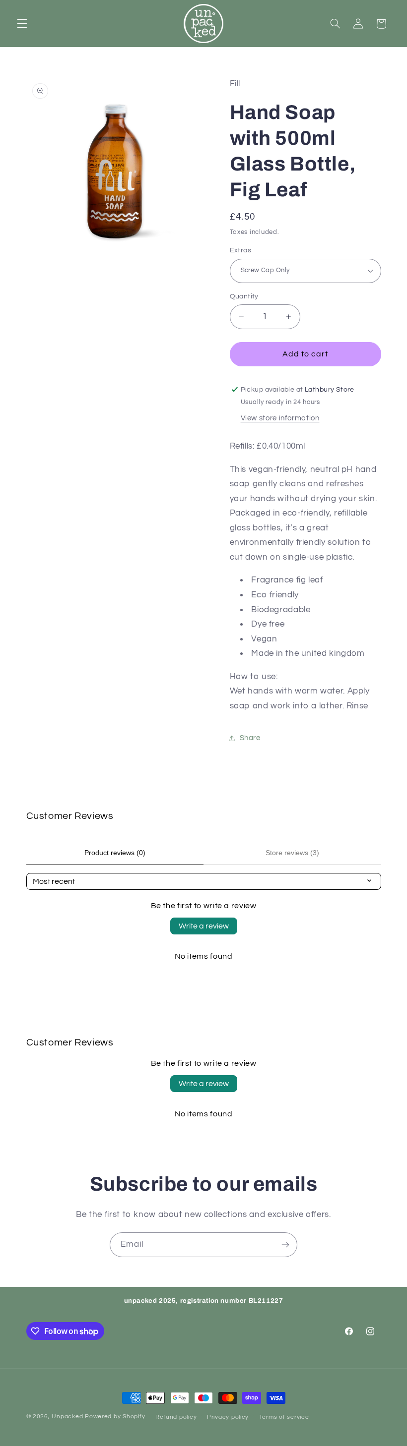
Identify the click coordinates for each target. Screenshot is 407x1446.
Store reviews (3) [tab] (292, 853)
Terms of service (284, 1417)
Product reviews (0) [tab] (114, 853)
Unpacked (67, 1416)
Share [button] (250, 738)
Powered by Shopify (115, 1416)
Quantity (244, 296)
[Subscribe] (285, 1244)
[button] (21, 23)
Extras (241, 250)
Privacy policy (228, 1417)
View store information (280, 418)
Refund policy (176, 1417)
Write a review (204, 926)
